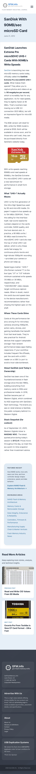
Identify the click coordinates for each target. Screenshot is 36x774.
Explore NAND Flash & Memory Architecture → (17, 487)
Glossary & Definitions (11, 725)
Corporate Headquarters (12, 682)
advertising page (20, 702)
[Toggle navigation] (32, 6)
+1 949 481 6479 (10, 680)
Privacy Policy (9, 729)
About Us (7, 722)
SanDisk (7, 70)
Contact (7, 727)
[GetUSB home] (18, 667)
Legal (6, 731)
